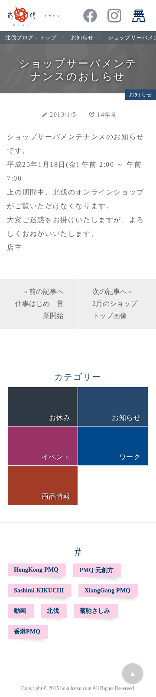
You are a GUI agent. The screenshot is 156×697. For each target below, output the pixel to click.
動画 (20, 611)
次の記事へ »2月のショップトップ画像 (114, 303)
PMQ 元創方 (96, 570)
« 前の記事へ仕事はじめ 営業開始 (39, 303)
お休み (60, 417)
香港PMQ (27, 631)
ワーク (130, 457)
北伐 (53, 611)
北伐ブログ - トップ (31, 38)
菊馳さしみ (95, 611)
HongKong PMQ (36, 570)
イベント (56, 457)
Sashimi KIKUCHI (39, 590)
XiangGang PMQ (107, 590)
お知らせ (82, 38)
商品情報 (56, 496)
